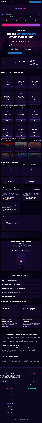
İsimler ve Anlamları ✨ (32, 402)
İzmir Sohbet (10, 402)
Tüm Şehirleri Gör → (37, 142)
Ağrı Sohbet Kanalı (6, 310)
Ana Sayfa (32, 378)
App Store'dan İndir (16, 252)
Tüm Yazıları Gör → (37, 305)
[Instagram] (6, 383)
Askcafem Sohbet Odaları (7, 323)
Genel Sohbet (10, 393)
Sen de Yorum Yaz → (37, 191)
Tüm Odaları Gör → (37, 109)
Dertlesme (7, 2)
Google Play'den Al (27, 252)
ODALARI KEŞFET (29, 53)
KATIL (7, 89)
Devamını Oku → (5, 317)
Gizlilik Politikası (10, 411)
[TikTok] (8, 383)
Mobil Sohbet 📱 (10, 396)
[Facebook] (1, 383)
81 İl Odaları (32, 386)
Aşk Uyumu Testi (32, 396)
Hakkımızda (10, 408)
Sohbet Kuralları (10, 414)
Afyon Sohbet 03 (26, 323)
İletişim (10, 417)
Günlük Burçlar (31, 393)
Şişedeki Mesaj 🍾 (32, 399)
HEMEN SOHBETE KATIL (35, 1)
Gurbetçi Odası (10, 399)
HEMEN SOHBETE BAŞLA (16, 53)
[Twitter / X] (3, 383)
